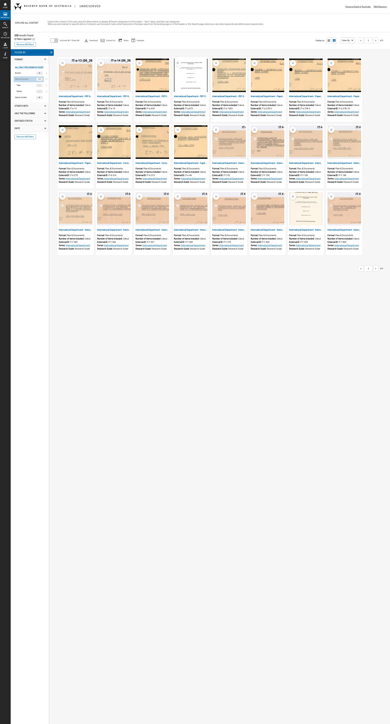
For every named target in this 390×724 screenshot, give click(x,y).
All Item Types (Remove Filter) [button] (29, 67)
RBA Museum (380, 6)
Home (5, 7)
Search (5, 28)
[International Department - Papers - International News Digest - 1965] (267, 75)
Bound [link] (18, 73)
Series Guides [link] (21, 97)
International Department (78, 112)
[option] (30, 73)
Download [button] (91, 40)
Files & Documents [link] (22, 79)
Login (5, 48)
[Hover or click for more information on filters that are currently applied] (33, 39)
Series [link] (19, 91)
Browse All (5, 17)
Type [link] (19, 85)
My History (5, 38)
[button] (108, 40)
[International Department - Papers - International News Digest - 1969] (344, 75)
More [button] (5, 58)
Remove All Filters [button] (25, 44)
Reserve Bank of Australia (358, 6)
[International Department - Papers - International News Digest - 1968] (306, 75)
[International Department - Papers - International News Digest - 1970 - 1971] (75, 142)
